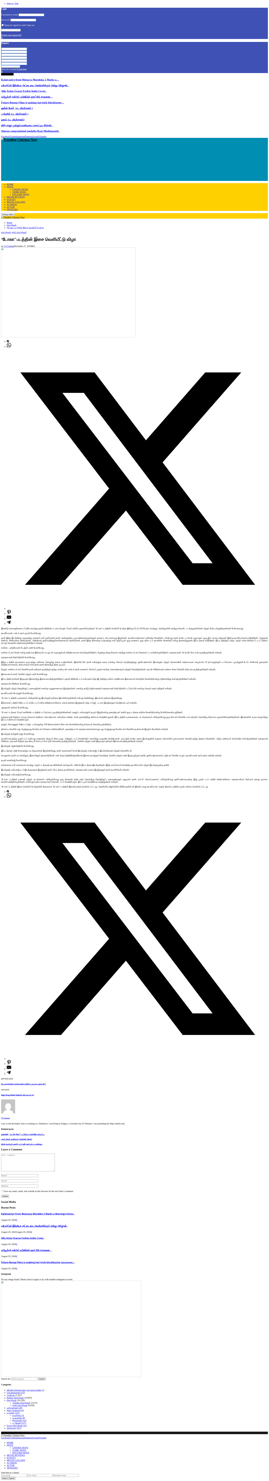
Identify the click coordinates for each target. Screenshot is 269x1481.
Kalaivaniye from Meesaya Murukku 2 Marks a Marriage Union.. (38, 1214)
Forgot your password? (11, 35)
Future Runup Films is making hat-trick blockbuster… (32, 102)
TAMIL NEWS (19, 192)
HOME (10, 184)
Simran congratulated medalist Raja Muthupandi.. (30, 131)
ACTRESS (12, 204)
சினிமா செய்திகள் (15, 1398)
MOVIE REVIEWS (16, 197)
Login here (22, 69)
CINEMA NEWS (20, 189)
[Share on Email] (9, 618)
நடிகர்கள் (18, 1415)
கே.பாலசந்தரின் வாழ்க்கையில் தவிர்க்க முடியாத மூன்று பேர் (23, 1084)
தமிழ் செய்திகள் (19, 232)
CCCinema (9, 246)
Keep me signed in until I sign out (19, 25)
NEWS (10, 187)
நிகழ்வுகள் (19, 1420)
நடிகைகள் (18, 1418)
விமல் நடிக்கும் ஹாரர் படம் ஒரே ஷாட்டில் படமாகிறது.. (22, 1144)
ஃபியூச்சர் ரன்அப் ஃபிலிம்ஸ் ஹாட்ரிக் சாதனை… (27, 96)
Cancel (11, 1478)
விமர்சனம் (14, 1428)
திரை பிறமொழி (15, 1410)
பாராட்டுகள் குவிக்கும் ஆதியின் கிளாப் (16, 1139)
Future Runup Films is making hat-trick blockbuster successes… (38, 1262)
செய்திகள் (6, 232)
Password (5, 20)
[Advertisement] (85, 161)
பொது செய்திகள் (17, 1425)
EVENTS (11, 199)
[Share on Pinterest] (9, 613)
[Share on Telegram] (9, 623)
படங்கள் (13, 1413)
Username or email (9, 14)
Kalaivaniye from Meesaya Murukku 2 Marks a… (30, 79)
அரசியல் (11, 1395)
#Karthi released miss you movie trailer (25, 1390)
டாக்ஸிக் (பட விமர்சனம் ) (14, 113)
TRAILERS (12, 209)
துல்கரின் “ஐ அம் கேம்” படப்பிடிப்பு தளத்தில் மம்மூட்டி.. (23, 1134)
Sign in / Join (12, 3)
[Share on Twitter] (137, 608)
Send (4, 1478)
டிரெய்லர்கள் (14, 1408)
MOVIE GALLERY (16, 202)
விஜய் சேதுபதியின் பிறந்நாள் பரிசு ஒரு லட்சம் (17, 1095)
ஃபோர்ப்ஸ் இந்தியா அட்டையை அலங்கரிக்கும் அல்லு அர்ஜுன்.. (35, 85)
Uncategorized (16, 1393)
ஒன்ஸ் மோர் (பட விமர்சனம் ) (17, 108)
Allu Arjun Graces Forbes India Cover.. (23, 91)
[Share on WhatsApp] (9, 346)
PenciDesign (82, 1433)
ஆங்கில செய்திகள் (21, 1403)
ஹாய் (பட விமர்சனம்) (12, 119)
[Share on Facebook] (8, 341)
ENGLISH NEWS (20, 194)
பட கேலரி (19, 1423)
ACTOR (11, 207)
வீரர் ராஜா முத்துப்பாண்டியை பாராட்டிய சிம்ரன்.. (27, 125)
